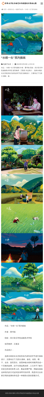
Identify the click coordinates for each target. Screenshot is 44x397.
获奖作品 (11, 9)
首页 (4, 9)
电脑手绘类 (19, 9)
